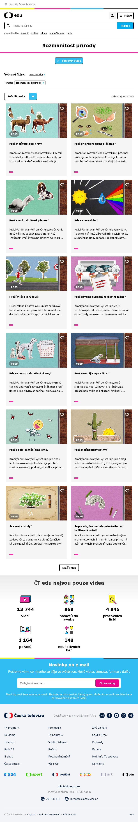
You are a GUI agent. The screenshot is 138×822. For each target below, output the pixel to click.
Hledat (125, 25)
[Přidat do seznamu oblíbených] (62, 108)
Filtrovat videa (71, 61)
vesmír (25, 33)
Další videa (69, 567)
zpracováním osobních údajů (68, 698)
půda (69, 33)
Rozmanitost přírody (28, 82)
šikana (43, 33)
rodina (34, 33)
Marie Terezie (57, 33)
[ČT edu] (13, 17)
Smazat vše (36, 74)
